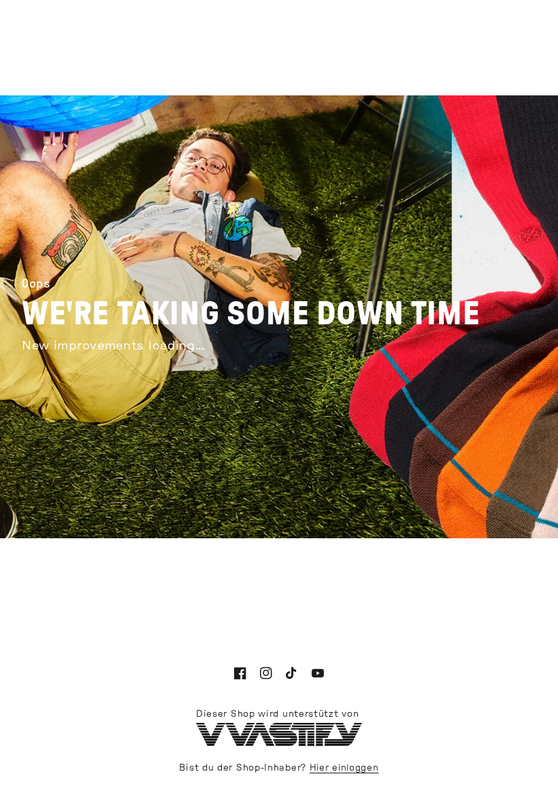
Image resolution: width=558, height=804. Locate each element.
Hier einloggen (344, 768)
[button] (308, 46)
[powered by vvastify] (279, 743)
